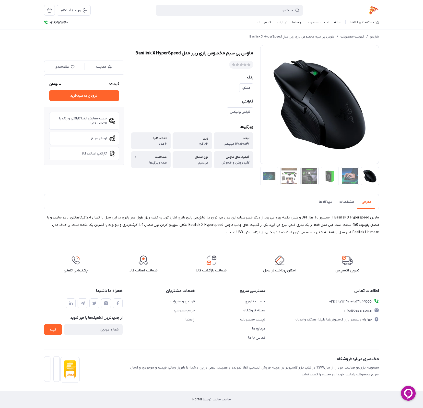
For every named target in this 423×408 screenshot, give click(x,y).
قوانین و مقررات (182, 301)
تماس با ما (256, 337)
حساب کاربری (255, 301)
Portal (197, 399)
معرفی (366, 202)
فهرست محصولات (352, 37)
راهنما (190, 319)
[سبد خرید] (49, 10)
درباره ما (258, 328)
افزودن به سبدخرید (84, 95)
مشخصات (347, 202)
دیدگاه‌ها (325, 202)
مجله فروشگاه (254, 310)
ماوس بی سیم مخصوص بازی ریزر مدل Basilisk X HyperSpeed (291, 37)
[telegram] (82, 303)
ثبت (53, 329)
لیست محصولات (252, 319)
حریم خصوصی (184, 310)
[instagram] (106, 303)
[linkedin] (71, 303)
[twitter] (94, 303)
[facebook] (118, 303)
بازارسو (374, 37)
